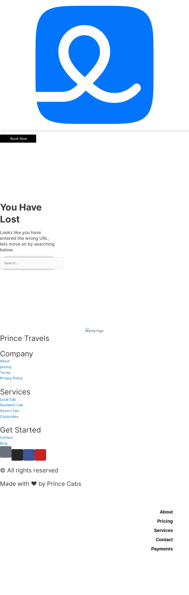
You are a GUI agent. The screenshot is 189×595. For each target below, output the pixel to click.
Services (163, 530)
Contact (164, 539)
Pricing (165, 521)
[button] (94, 131)
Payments (162, 549)
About (166, 512)
